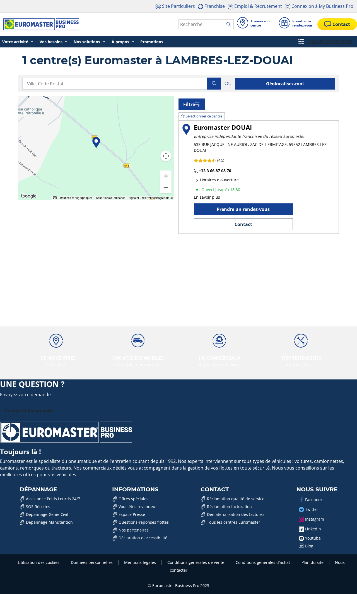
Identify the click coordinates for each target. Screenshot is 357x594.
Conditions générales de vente (195, 562)
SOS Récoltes (37, 506)
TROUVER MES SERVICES (329, 41)
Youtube (312, 538)
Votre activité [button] (15, 41)
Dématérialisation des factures (235, 514)
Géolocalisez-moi (285, 84)
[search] (229, 25)
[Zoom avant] (166, 176)
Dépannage (38, 489)
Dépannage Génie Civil (46, 514)
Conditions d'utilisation (111, 197)
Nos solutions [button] (87, 41)
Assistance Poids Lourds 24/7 (52, 498)
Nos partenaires (133, 530)
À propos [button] (121, 41)
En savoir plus (207, 197)
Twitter (311, 509)
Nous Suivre (316, 489)
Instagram (314, 519)
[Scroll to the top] (342, 582)
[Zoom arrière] (166, 187)
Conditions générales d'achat (263, 562)
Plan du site (312, 562)
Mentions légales (140, 562)
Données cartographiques (76, 197)
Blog (308, 546)
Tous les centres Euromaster (233, 522)
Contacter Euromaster (29, 410)
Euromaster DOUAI (223, 127)
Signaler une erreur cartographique (151, 197)
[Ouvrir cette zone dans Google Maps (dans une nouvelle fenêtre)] (29, 196)
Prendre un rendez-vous (243, 209)
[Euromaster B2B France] (39, 24)
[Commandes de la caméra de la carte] (166, 156)
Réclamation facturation (229, 506)
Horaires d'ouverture (219, 179)
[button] (96, 142)
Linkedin (312, 529)
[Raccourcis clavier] (55, 197)
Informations (135, 489)
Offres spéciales (132, 498)
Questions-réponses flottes (143, 522)
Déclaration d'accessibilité (142, 537)
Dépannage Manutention (49, 522)
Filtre (189, 104)
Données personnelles (92, 562)
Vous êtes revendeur (137, 506)
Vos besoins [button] (52, 41)
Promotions (151, 41)
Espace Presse (131, 514)
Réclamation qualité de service (235, 498)
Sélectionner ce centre (204, 116)
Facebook (313, 499)
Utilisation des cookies (38, 562)
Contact (243, 224)
